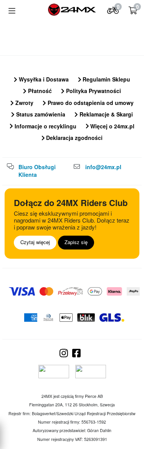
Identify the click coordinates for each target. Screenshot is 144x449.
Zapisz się (76, 242)
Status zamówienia (40, 114)
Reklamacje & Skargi (105, 114)
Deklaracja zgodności (74, 137)
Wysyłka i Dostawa (43, 79)
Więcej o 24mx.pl (111, 126)
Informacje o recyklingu (44, 126)
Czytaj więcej (35, 242)
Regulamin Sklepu (105, 79)
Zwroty (23, 102)
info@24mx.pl (103, 167)
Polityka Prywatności (93, 91)
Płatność (39, 91)
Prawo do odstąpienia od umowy (90, 102)
